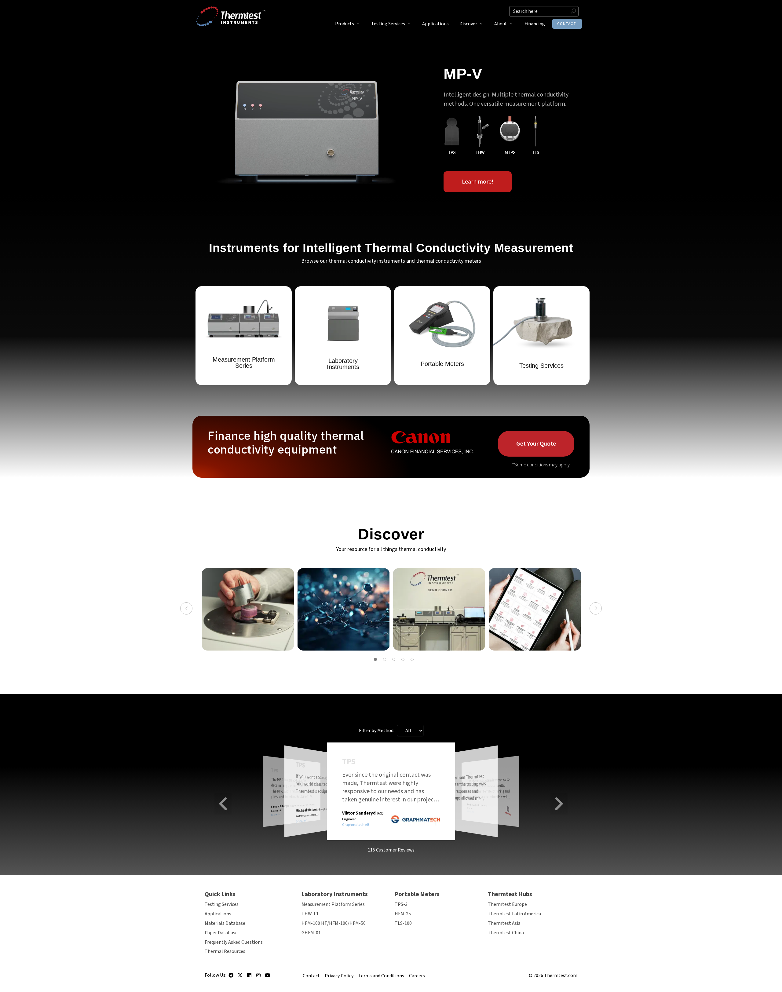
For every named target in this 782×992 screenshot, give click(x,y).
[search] (544, 11)
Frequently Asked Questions (234, 942)
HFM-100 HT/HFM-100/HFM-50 (333, 923)
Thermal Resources (225, 951)
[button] (223, 803)
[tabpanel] (248, 609)
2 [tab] (384, 659)
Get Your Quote (536, 443)
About (500, 23)
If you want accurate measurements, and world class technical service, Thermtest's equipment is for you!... (323, 784)
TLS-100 (403, 923)
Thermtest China (506, 932)
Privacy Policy (339, 975)
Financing (534, 23)
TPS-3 (401, 904)
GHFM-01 (311, 932)
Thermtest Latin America (514, 913)
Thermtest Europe (507, 904)
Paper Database (221, 932)
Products (344, 23)
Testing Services (388, 23)
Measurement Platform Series (333, 904)
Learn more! (477, 181)
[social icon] (231, 977)
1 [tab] (375, 659)
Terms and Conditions (381, 975)
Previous (186, 608)
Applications (435, 23)
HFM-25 (403, 913)
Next (596, 608)
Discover (468, 23)
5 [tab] (412, 659)
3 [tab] (393, 659)
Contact (566, 24)
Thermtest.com (560, 975)
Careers (417, 975)
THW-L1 (310, 913)
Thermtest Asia (504, 923)
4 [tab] (402, 659)
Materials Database (225, 923)
